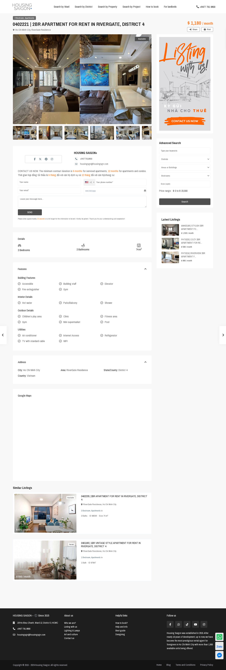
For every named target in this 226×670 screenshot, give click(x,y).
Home (159, 664)
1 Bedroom (85, 557)
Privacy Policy (206, 664)
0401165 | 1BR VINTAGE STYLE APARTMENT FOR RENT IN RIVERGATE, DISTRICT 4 (111, 544)
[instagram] (204, 624)
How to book (152, 6)
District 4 (122, 370)
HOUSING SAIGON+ (85, 153)
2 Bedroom (19, 18)
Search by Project (131, 6)
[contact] (219, 655)
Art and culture (71, 634)
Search (184, 201)
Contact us (69, 638)
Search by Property (107, 6)
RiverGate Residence (41, 29)
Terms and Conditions (185, 664)
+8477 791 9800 (207, 6)
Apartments (29, 18)
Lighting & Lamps (72, 630)
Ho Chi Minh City (22, 29)
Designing (120, 634)
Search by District (83, 6)
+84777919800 (86, 158)
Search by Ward (61, 6)
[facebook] (170, 624)
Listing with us (70, 626)
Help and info (121, 626)
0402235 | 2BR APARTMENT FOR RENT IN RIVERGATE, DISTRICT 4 (114, 497)
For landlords (170, 6)
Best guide (120, 630)
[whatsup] (178, 624)
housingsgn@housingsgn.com (94, 163)
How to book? (121, 622)
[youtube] (195, 624)
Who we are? (70, 622)
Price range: (165, 191)
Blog (168, 664)
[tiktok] (187, 624)
